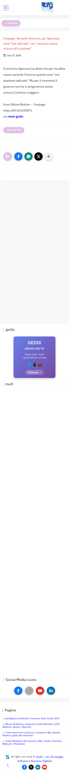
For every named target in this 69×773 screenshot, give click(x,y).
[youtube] (40, 691)
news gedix (15, 116)
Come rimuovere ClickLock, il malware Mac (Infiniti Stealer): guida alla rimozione (31, 734)
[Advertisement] (34, 216)
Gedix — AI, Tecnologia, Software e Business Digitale (40, 759)
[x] (29, 691)
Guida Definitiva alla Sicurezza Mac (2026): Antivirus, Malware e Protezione (32, 742)
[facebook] (18, 691)
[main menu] (5, 7)
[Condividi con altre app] (48, 156)
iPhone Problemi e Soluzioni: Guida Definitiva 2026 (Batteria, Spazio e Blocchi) (31, 725)
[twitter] (31, 767)
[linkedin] (51, 691)
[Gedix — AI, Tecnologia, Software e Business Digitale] (47, 7)
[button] (18, 156)
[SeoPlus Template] (7, 757)
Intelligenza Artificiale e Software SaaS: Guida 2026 (32, 718)
